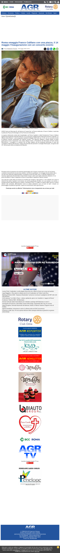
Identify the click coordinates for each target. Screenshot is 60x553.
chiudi (23, 550)
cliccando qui (47, 548)
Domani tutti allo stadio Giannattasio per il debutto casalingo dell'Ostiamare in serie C (25, 301)
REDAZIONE (18, 2)
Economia (11, 13)
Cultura (23, 13)
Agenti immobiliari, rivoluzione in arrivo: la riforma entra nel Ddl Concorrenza (23, 308)
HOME (11, 2)
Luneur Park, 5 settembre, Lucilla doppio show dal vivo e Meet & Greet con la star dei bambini (28, 291)
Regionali (34, 13)
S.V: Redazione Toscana (11, 48)
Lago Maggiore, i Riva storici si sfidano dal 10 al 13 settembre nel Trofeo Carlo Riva (25, 293)
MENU (6, 2)
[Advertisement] (30, 29)
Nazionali (41, 13)
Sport (54, 13)
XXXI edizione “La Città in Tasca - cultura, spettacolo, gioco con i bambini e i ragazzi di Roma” (28, 298)
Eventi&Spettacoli (11, 16)
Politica (17, 13)
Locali (28, 13)
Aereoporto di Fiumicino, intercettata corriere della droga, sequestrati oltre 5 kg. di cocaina (27, 303)
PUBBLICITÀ (27, 2)
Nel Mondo (49, 13)
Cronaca (4, 13)
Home (3, 16)
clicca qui (37, 551)
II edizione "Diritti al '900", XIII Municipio (13, 300)
